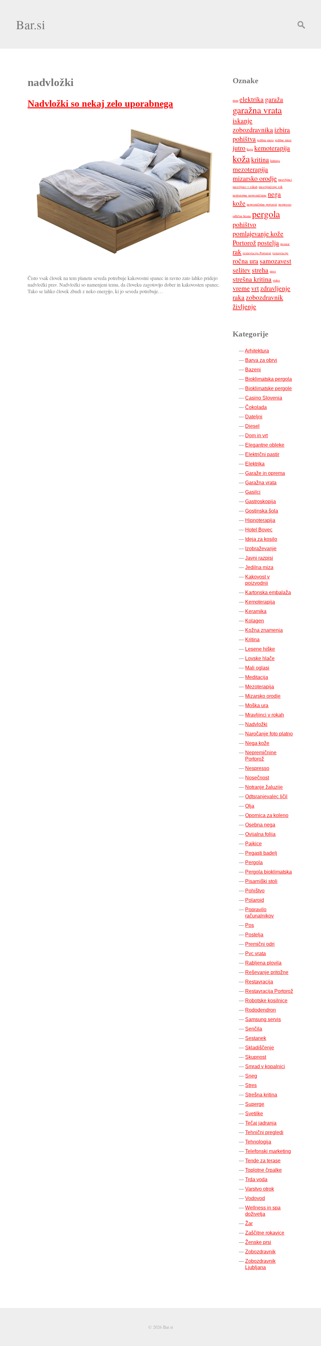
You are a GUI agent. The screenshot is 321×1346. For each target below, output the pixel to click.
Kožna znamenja (264, 630)
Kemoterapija (260, 602)
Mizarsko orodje (263, 696)
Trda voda (256, 1179)
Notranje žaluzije (264, 787)
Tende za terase (263, 1160)
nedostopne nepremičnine (249, 195)
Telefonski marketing (268, 1151)
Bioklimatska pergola (268, 379)
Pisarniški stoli (261, 881)
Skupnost (255, 1057)
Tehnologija (258, 1141)
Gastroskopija (260, 501)
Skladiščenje (259, 1047)
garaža (274, 99)
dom (235, 100)
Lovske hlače (260, 658)
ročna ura (245, 260)
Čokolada (256, 407)
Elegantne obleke (264, 445)
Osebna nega (260, 824)
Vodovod (255, 1198)
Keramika (255, 611)
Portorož (244, 242)
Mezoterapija (259, 686)
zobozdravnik (264, 297)
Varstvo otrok (259, 1189)
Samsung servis (263, 1019)
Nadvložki (256, 724)
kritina (260, 159)
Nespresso (257, 768)
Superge (254, 1104)
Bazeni (253, 369)
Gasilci (252, 492)
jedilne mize (283, 140)
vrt (255, 288)
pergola (266, 213)
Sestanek (255, 1038)
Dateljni (253, 416)
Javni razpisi (259, 558)
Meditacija (256, 677)
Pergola (254, 862)
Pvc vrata (255, 953)
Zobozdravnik (260, 1251)
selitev (241, 269)
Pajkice (253, 843)
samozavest (275, 260)
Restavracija (259, 981)
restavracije (280, 253)
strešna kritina (252, 278)
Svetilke (254, 1113)
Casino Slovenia (263, 398)
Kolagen (254, 620)
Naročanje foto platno (269, 733)
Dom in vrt (256, 435)
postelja (268, 242)
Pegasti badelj (261, 853)
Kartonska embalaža (268, 592)
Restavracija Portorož (269, 991)
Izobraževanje (260, 548)
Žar (249, 1223)
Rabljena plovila (263, 963)
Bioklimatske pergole (268, 388)
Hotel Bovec (258, 529)
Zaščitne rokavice (264, 1233)
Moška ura (256, 705)
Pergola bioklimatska (268, 872)
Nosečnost (257, 777)
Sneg (251, 1076)
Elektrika (255, 463)
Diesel (252, 426)
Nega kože (257, 743)
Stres (251, 1085)
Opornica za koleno (266, 815)
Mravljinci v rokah (264, 715)
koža (241, 158)
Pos (249, 925)
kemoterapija (272, 147)
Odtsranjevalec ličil (266, 796)
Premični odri (260, 944)
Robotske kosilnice (266, 1000)
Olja (249, 806)
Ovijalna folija (260, 834)
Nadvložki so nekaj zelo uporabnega (100, 103)
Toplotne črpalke (263, 1170)
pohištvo (244, 224)
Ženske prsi (258, 1242)
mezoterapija (250, 169)
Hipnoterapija (260, 520)
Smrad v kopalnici (265, 1066)
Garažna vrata (260, 482)
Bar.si (30, 24)
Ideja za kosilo (261, 539)
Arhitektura (257, 350)
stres (273, 271)
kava (250, 149)
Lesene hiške (260, 649)
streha (260, 269)
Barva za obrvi (261, 360)
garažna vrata (257, 110)
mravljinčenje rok (270, 187)
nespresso (284, 204)
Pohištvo (255, 890)
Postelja (254, 934)
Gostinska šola (261, 511)
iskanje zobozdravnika (253, 125)
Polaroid (254, 900)
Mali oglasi (257, 667)
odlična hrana (242, 216)
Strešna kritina (261, 1094)
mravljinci (285, 179)
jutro (239, 147)
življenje (244, 306)
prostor (285, 244)
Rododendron (260, 1010)
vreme (241, 288)
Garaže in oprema (265, 473)
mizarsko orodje (255, 178)
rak (237, 251)
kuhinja (275, 161)
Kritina (252, 639)
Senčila (253, 1028)
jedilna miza (265, 140)
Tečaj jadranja (260, 1123)
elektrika (251, 99)
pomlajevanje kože (258, 233)
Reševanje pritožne (266, 972)
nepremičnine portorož (262, 204)
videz (276, 280)
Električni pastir (262, 454)
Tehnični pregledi (264, 1132)
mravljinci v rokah (245, 187)
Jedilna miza (259, 567)
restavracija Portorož (257, 253)
